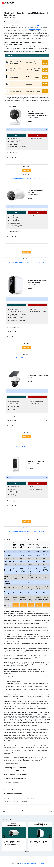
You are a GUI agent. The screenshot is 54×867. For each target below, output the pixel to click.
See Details (29, 62)
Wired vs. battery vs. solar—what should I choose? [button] (16, 774)
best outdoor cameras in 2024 (23, 798)
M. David (6, 17)
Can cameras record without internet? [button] (13, 793)
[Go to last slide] (4, 836)
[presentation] (14, 830)
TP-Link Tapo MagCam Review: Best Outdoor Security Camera (12, 842)
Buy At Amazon (45, 62)
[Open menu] (51, 3)
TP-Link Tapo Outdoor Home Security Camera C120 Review (41, 809)
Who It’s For (10, 162)
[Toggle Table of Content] (17, 22)
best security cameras (25, 801)
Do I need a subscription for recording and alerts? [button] (16, 778)
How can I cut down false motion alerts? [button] (14, 782)
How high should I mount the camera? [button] (13, 789)
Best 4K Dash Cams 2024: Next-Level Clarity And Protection (13, 809)
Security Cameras (7, 10)
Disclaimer (36, 863)
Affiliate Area (30, 863)
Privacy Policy (23, 863)
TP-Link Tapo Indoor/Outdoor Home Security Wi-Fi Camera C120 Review (26, 178)
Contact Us (41, 863)
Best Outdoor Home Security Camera (38, 798)
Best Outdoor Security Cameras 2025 (11, 801)
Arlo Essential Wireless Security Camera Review (39, 842)
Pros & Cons (10, 129)
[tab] (25, 851)
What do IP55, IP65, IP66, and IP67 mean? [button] (14, 786)
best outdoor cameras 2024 (10, 798)
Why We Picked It (11, 157)
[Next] (50, 836)
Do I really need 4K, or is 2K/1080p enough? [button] (14, 770)
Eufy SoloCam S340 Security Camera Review (26, 446)
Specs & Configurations (13, 153)
